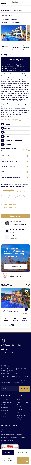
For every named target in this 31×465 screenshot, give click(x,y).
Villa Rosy (4, 405)
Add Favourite (16, 23)
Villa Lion (4, 413)
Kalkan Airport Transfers (21, 419)
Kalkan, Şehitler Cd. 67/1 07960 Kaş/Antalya (13, 370)
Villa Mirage (4, 408)
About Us (19, 399)
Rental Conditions (22, 407)
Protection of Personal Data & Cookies (13, 437)
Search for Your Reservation (9, 443)
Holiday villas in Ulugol (9, 205)
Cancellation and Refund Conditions (12, 429)
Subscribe (24, 388)
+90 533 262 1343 (17, 345)
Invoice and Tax (6, 432)
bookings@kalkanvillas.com (9, 373)
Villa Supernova (6, 402)
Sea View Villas (21, 192)
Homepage (4, 10)
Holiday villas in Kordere (10, 207)
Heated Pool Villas (8, 190)
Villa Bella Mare (6, 416)
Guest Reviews (21, 415)
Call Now (7, 452)
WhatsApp (21, 452)
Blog (18, 412)
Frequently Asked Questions (22, 403)
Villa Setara (4, 399)
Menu (3, 3)
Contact (19, 409)
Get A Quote (14, 267)
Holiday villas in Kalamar (10, 202)
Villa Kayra (4, 410)
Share (5, 23)
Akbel (10, 10)
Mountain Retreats (8, 192)
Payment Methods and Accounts (11, 434)
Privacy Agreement (7, 440)
